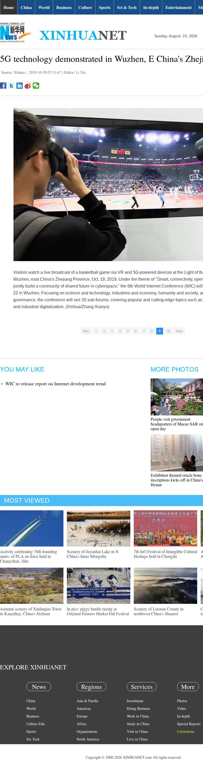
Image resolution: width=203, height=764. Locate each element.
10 (168, 331)
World (44, 7)
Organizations (87, 731)
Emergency (135, 746)
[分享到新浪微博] (28, 85)
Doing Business (138, 708)
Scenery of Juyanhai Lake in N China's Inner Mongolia (93, 554)
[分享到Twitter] (11, 85)
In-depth (151, 7)
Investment (135, 700)
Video (181, 708)
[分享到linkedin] (19, 85)
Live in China (137, 739)
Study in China (138, 723)
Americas (84, 708)
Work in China (138, 716)
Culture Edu (35, 723)
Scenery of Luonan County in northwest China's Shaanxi (158, 611)
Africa (81, 723)
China (26, 7)
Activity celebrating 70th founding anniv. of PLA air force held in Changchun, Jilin (28, 556)
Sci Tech (32, 739)
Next (179, 331)
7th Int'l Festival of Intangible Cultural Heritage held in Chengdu (165, 554)
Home (8, 7)
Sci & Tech (127, 7)
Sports (104, 7)
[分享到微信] (36, 85)
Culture (85, 7)
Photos (182, 700)
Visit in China (137, 731)
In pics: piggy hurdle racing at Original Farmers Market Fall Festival (98, 611)
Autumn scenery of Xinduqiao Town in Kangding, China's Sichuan (30, 611)
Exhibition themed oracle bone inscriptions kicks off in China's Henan (177, 479)
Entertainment (178, 7)
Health (31, 746)
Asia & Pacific (87, 700)
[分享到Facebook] (3, 85)
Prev (86, 331)
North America (88, 739)
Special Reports (188, 723)
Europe (82, 716)
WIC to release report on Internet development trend (55, 383)
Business (64, 7)
